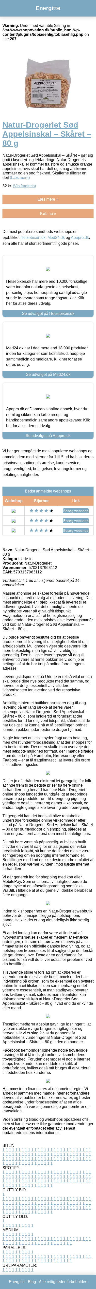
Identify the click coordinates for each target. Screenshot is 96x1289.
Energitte (48, 8)
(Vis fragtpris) (24, 186)
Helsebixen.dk (33, 237)
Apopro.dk (80, 237)
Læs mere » (48, 199)
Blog (32, 1282)
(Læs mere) (20, 177)
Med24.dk (56, 237)
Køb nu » (48, 213)
